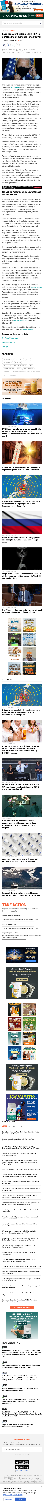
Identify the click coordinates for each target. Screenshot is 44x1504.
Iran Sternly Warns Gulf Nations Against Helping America (21, 1169)
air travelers (8, 49)
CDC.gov (5, 347)
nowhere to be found (21, 320)
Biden (20, 49)
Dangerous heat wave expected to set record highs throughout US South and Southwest (21, 468)
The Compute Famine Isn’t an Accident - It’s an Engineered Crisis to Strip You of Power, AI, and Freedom (21, 1147)
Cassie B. (12, 465)
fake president (28, 369)
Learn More (8, 1499)
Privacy (6, 1477)
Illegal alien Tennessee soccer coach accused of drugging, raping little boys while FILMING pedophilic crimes (21, 576)
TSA (38, 52)
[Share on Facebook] (9, 45)
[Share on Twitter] (13, 45)
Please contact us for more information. (14, 939)
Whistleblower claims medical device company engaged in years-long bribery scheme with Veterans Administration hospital (19, 824)
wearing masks (36, 287)
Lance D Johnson (14, 499)
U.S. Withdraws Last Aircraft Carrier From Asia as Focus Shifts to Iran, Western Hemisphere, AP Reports (20, 1239)
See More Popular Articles (22, 1307)
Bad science (11, 31)
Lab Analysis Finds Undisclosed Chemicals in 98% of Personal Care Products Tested (19, 1246)
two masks (12, 375)
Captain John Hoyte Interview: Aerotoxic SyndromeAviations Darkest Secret (17, 1426)
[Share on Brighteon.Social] (4, 45)
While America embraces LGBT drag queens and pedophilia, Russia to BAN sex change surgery (21, 539)
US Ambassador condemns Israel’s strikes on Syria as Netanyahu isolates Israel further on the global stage (19, 1175)
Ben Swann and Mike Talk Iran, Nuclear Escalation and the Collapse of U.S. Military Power (21, 1366)
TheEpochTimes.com (10, 338)
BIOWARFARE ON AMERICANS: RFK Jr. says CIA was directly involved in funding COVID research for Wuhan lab (20, 786)
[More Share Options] (18, 45)
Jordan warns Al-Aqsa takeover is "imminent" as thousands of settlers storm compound (18, 1140)
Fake (36, 51)
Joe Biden (11, 52)
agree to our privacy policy (13, 1495)
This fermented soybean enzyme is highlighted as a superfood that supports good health (19, 1260)
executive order (29, 51)
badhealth (15, 49)
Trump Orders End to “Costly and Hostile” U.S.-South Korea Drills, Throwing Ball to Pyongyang (19, 1196)
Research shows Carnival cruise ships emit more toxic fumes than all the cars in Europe (21, 894)
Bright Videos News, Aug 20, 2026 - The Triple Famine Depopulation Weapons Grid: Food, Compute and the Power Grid (22, 1414)
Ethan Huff (13, 40)
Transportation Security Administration (25, 52)
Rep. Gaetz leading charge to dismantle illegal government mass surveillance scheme (22, 611)
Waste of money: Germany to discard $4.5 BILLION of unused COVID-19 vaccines (20, 860)
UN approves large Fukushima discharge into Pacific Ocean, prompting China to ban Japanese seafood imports (21, 503)
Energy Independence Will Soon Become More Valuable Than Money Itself (20, 1390)
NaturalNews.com (8, 342)
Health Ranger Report (10, 1343)
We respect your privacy (22, 1454)
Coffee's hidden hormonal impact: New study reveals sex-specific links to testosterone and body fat (21, 1203)
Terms (11, 1477)
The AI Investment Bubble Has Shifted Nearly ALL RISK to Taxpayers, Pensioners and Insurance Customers (21, 1401)
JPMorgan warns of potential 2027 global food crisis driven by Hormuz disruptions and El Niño (19, 1232)
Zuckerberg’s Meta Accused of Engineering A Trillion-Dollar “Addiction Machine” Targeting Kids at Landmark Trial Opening (20, 1162)
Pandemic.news (27, 330)
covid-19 (32, 49)
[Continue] (40, 1449)
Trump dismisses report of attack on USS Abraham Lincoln (21, 1266)
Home (4, 31)
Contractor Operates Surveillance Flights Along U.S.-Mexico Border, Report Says (19, 1301)
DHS (23, 51)
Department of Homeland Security (11, 51)
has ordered (15, 87)
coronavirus (26, 49)
